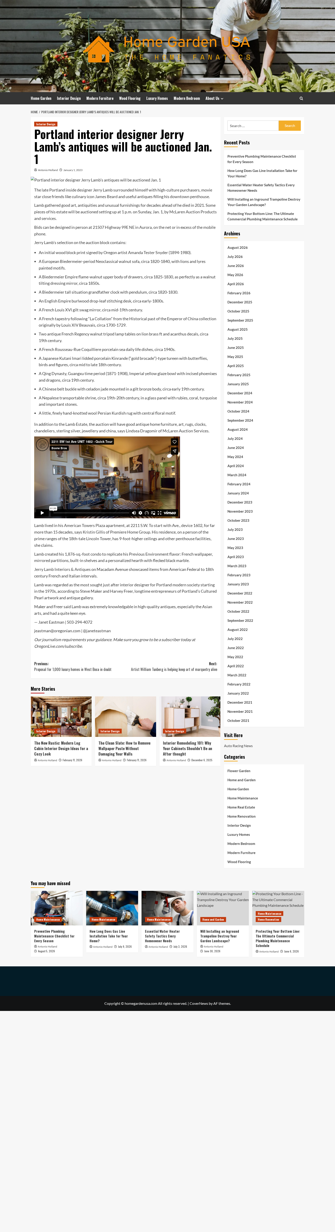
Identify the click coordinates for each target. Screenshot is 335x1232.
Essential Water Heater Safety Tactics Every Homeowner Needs (261, 187)
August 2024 (237, 429)
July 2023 (235, 529)
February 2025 (238, 375)
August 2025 (237, 329)
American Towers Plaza (84, 525)
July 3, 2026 (180, 946)
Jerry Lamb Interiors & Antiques (62, 569)
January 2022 (238, 693)
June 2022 (235, 648)
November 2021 (240, 711)
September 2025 (240, 320)
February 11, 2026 (72, 760)
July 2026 (235, 256)
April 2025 (235, 366)
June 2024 (235, 448)
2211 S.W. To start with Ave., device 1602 (166, 525)
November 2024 (240, 402)
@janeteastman (97, 630)
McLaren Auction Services (185, 430)
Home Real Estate (241, 807)
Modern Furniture (99, 98)
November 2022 (240, 602)
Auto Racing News (238, 745)
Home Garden (41, 98)
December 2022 (239, 593)
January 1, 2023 (72, 170)
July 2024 (235, 438)
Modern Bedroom (187, 98)
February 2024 (238, 484)
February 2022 (238, 684)
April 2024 (235, 466)
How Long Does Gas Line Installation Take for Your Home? (262, 173)
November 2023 (240, 511)
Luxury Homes (157, 98)
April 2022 (235, 666)
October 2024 (238, 411)
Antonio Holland (48, 170)
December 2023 (239, 502)
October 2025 (238, 311)
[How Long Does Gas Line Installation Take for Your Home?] (112, 908)
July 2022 (235, 639)
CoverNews (199, 1003)
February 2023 (238, 575)
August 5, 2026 (46, 951)
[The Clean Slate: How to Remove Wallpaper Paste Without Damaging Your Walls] (125, 716)
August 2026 (237, 247)
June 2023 (235, 539)
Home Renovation (241, 816)
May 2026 (235, 275)
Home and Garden (241, 780)
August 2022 (237, 629)
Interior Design (69, 98)
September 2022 (240, 620)
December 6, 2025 (201, 760)
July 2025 (235, 338)
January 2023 (238, 584)
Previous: (72, 666)
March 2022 (236, 675)
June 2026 (235, 266)
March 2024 (236, 475)
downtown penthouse (189, 196)
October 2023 (238, 520)
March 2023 (236, 566)
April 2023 (235, 557)
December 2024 (239, 393)
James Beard (106, 196)
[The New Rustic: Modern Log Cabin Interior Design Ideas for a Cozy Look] (61, 716)
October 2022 (238, 611)
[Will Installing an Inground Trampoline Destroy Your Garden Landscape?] (223, 908)
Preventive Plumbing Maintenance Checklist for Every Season (261, 159)
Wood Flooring (130, 98)
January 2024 (238, 493)
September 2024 (240, 420)
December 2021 (239, 702)
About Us (212, 98)
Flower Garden (238, 771)
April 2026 (235, 284)
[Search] (301, 98)
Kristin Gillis (94, 531)
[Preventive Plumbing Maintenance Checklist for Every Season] (57, 908)
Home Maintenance (242, 798)
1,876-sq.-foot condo (83, 554)
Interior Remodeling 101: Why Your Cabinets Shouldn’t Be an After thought (187, 748)
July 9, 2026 (125, 946)
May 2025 (235, 357)
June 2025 (235, 347)
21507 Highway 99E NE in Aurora (122, 227)
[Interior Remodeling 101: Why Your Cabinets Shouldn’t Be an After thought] (190, 716)
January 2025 (238, 384)
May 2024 (235, 457)
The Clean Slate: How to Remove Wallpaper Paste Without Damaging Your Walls (124, 748)
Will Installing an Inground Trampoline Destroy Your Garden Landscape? (263, 202)
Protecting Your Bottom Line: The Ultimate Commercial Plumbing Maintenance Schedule (262, 216)
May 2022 (235, 657)
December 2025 (239, 302)
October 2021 (238, 720)
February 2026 (238, 293)
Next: (174, 666)
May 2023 (235, 548)
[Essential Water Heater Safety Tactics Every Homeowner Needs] (167, 908)
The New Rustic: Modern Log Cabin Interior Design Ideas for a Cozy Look (61, 748)
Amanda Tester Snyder (148, 252)
